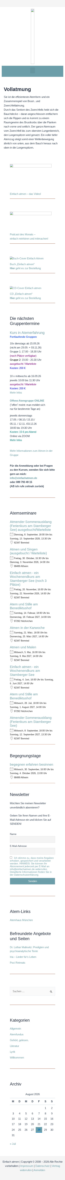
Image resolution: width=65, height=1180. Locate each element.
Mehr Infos (16, 392)
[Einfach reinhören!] (30, 222)
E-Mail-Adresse (18, 846)
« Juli (13, 1143)
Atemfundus (17, 1034)
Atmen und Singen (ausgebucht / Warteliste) (28, 551)
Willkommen (17, 1057)
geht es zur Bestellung (25, 268)
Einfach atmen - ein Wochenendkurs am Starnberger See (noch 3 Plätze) (28, 578)
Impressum (26, 1166)
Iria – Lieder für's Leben (23, 957)
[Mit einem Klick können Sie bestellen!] (27, 259)
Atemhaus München (21, 920)
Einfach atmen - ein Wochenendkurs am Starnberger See (25, 671)
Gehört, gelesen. (19, 1040)
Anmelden (39, 1170)
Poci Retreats (17, 962)
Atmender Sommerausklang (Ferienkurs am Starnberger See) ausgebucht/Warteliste (31, 526)
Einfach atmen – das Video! (25, 194)
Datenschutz (42, 1166)
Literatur (14, 1046)
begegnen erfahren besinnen (31, 764)
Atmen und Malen (23, 647)
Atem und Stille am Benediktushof (24, 606)
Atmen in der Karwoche (27, 628)
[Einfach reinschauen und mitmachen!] (30, 177)
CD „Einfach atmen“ (21, 294)
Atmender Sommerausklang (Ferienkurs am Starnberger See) (31, 721)
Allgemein (15, 1028)
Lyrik (12, 1051)
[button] (32, 70)
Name (13, 834)
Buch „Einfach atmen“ (22, 264)
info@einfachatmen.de (23, 478)
